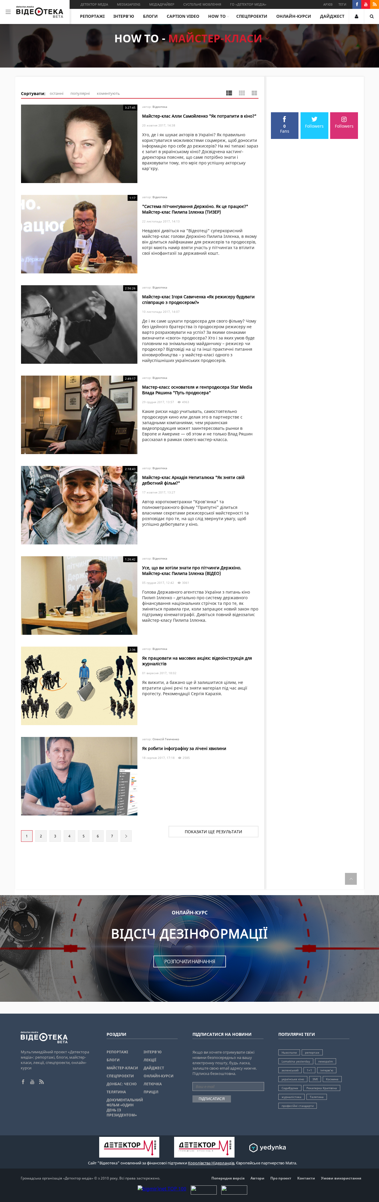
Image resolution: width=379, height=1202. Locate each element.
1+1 (309, 1070)
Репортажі (92, 16)
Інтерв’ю (123, 16)
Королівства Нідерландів (211, 1163)
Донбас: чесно (122, 1083)
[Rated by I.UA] (204, 1193)
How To (217, 16)
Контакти (306, 1178)
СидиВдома (290, 1088)
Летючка (153, 1083)
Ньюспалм (289, 1052)
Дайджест (332, 16)
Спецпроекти (251, 16)
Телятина (116, 1091)
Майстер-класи (122, 1067)
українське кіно (293, 1079)
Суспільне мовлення (202, 4)
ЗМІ (315, 1079)
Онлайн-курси (293, 16)
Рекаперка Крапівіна (321, 1088)
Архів (328, 4)
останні (56, 93)
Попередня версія (228, 1178)
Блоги (150, 16)
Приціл (151, 1091)
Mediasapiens (128, 4)
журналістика (291, 1097)
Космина (332, 1079)
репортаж (312, 1052)
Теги (342, 4)
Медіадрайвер (161, 4)
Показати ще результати (213, 831)
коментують (108, 93)
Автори (257, 1178)
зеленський (290, 1070)
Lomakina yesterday (296, 1061)
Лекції (150, 1059)
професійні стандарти (298, 1106)
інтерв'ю (326, 1070)
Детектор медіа (94, 4)
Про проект (280, 1178)
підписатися (212, 1099)
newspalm (325, 1061)
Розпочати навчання (189, 961)
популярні (80, 93)
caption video (183, 16)
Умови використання (341, 1178)
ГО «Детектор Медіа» (248, 4)
